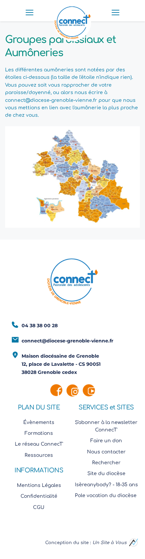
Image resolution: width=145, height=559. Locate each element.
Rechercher (106, 462)
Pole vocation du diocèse (106, 495)
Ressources (39, 455)
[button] (29, 12)
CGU (39, 507)
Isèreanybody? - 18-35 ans (106, 484)
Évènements (38, 422)
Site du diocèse (106, 473)
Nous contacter (106, 451)
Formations (39, 433)
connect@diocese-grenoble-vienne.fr (51, 100)
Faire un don (106, 440)
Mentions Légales (39, 485)
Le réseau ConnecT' (39, 444)
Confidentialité (39, 496)
